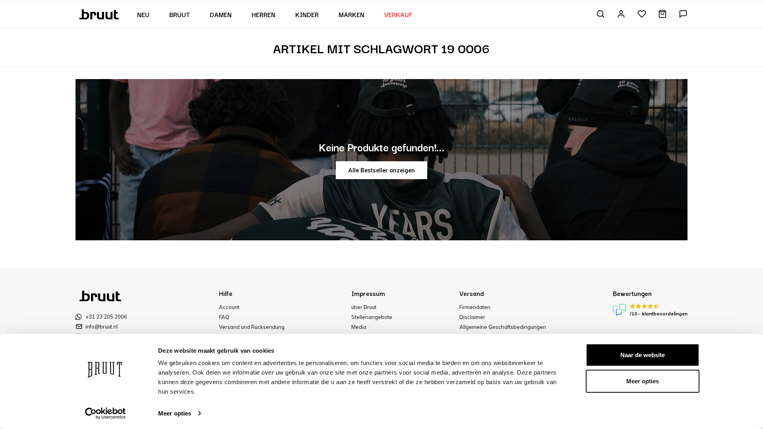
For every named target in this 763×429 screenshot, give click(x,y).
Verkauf (398, 14)
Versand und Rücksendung (252, 327)
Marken (351, 14)
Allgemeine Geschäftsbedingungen (502, 327)
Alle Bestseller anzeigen (381, 170)
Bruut (179, 14)
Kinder (307, 14)
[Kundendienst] (683, 14)
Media (358, 327)
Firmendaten (474, 307)
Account (229, 307)
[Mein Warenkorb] (662, 14)
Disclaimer (472, 317)
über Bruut (363, 307)
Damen (221, 14)
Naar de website (642, 355)
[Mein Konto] (621, 14)
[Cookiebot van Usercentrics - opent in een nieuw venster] (105, 413)
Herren (263, 14)
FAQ (224, 317)
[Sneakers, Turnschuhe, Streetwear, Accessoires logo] (100, 13)
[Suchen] (600, 14)
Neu (143, 14)
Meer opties (174, 413)
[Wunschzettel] (641, 14)
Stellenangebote (371, 317)
